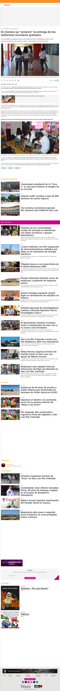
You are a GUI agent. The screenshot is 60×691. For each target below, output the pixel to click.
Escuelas (10, 167)
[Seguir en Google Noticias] (58, 80)
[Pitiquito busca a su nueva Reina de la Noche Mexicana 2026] (10, 268)
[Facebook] (2, 80)
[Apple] (34, 682)
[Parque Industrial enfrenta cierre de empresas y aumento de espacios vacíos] (10, 282)
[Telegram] (10, 80)
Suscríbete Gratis (30, 578)
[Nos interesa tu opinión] (30, 671)
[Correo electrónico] (13, 80)
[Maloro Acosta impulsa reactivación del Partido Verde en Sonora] (10, 503)
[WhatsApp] (7, 80)
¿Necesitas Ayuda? (30, 679)
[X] (5, 80)
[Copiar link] (15, 80)
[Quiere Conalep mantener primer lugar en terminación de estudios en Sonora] (10, 297)
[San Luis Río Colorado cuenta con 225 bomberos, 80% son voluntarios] (10, 342)
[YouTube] (29, 682)
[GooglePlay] (37, 682)
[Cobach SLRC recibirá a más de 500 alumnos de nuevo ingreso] (10, 198)
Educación (17, 167)
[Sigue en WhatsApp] (56, 80)
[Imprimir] (18, 80)
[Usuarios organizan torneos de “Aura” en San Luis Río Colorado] (10, 478)
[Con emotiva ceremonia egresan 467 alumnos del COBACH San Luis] (10, 210)
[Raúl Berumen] (3, 465)
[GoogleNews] (31, 682)
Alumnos (4, 167)
